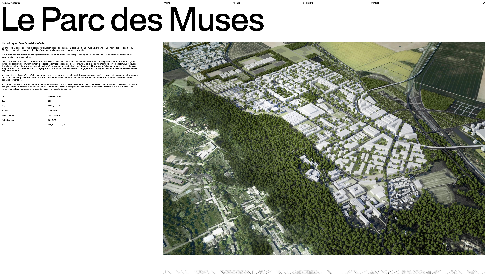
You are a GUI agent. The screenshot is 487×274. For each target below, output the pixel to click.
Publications (307, 3)
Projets (166, 3)
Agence (236, 3)
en (484, 3)
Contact (375, 3)
